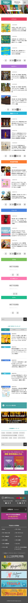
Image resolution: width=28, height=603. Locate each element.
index (3, 433)
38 (24, 156)
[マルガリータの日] (14, 565)
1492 (11, 438)
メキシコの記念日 (5, 543)
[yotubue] (6, 503)
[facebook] (10, 503)
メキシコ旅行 (18, 540)
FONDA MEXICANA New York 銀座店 (9, 435)
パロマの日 (16, 433)
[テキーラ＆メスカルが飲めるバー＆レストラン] (14, 417)
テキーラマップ (18, 536)
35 (24, 60)
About (3, 529)
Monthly (22, 329)
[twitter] (17, 503)
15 (10, 60)
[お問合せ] (14, 509)
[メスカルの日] (14, 592)
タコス (15, 438)
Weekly (14, 329)
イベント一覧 (4, 547)
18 (17, 60)
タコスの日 (9, 433)
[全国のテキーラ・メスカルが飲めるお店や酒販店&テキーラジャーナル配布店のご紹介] (14, 516)
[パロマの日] (14, 574)
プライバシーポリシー (13, 553)
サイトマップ (21, 553)
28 (24, 253)
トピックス (17, 543)
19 (20, 60)
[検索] (25, 319)
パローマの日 (5, 438)
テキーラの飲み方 (5, 536)
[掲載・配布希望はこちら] (14, 460)
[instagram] (8, 503)
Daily (5, 329)
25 (24, 204)
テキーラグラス (22, 438)
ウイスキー (22, 433)
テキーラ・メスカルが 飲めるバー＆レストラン (20, 548)
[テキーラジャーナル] (6, 2)
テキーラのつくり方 (6, 532)
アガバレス (21, 435)
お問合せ (5, 553)
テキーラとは (18, 529)
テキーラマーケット (19, 532)
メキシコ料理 (4, 540)
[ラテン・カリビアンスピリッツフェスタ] (14, 480)
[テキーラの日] (14, 583)
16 (12, 60)
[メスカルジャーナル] (17, 2)
